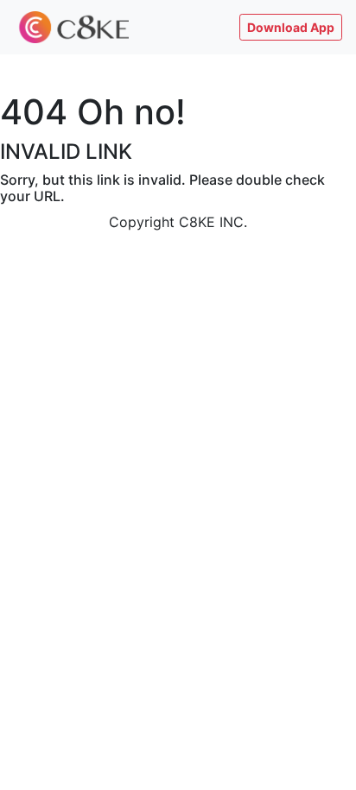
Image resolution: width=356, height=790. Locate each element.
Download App (290, 27)
